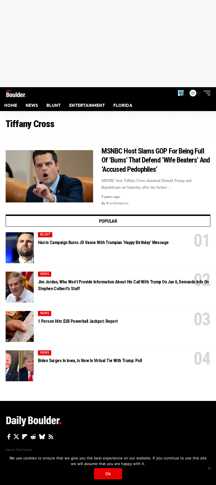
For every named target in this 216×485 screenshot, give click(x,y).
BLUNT (45, 234)
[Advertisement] (108, 43)
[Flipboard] (25, 436)
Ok (108, 473)
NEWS (44, 274)
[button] (181, 93)
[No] (209, 468)
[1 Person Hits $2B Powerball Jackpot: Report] (20, 326)
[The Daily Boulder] (16, 93)
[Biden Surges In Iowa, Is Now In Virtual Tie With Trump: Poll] (20, 365)
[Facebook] (9, 436)
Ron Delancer (117, 203)
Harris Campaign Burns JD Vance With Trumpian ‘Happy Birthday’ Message (103, 242)
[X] (16, 436)
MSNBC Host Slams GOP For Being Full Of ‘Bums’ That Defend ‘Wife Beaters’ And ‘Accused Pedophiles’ (156, 160)
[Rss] (51, 436)
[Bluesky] (42, 436)
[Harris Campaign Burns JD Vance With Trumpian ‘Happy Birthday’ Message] (20, 247)
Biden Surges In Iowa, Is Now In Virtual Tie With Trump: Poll (90, 360)
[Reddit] (33, 436)
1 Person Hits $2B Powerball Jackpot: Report (78, 321)
